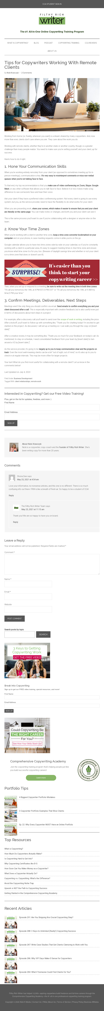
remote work (36, 381)
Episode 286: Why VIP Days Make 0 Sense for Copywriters (45, 958)
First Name (9, 402)
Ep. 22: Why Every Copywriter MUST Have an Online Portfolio (46, 824)
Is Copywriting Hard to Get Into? (18, 858)
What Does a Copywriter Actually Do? (20, 873)
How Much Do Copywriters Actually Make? (23, 854)
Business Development (23, 378)
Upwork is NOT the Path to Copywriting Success (25, 888)
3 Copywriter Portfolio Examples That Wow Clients (41, 811)
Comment (9, 552)
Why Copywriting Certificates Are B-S (20, 863)
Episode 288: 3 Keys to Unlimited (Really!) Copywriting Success (47, 931)
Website (8, 604)
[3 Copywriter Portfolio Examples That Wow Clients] (10, 816)
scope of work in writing (71, 319)
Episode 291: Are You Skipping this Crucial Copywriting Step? (46, 917)
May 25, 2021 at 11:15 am (32, 509)
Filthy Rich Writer (52, 19)
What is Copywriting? (13, 849)
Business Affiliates (91, 1002)
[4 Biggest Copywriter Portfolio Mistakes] (10, 802)
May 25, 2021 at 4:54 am (28, 479)
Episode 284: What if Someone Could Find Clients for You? (45, 972)
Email (7, 592)
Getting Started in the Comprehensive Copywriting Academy (30, 893)
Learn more (41, 778)
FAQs (45, 1002)
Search (43, 634)
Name (7, 579)
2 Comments (26, 73)
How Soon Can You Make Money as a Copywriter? (26, 868)
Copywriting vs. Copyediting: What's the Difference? (27, 878)
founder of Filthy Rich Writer (71, 447)
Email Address (11, 412)
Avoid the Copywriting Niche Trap (19, 883)
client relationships (22, 381)
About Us (52, 1002)
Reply (11, 495)
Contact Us (36, 1002)
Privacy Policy (77, 1002)
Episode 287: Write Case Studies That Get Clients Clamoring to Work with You (53, 945)
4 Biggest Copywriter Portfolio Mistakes (37, 797)
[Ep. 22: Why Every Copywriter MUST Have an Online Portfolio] (10, 830)
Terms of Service (64, 1002)
